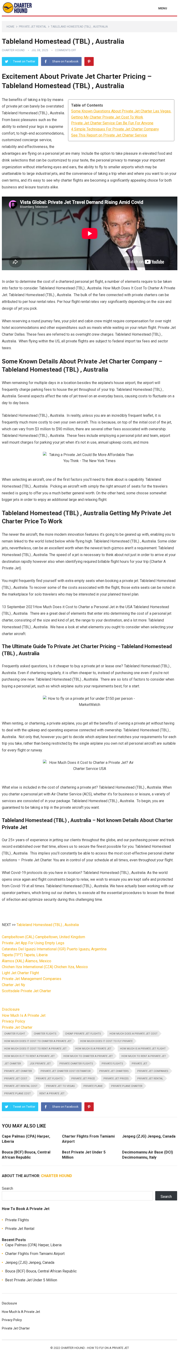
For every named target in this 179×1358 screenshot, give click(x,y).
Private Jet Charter (17, 1027)
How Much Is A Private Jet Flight (143, 1048)
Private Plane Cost (17, 1093)
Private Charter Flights (76, 1063)
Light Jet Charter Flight (20, 973)
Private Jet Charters (114, 1071)
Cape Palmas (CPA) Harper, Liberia (33, 1245)
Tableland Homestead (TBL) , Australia (48, 925)
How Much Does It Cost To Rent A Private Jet (35, 1048)
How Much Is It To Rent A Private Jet (29, 1056)
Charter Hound (13, 50)
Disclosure (11, 1009)
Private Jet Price (83, 1078)
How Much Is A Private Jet (23, 1015)
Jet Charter (12, 1063)
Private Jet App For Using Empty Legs (33, 943)
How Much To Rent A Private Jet (143, 1056)
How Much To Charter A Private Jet (88, 1056)
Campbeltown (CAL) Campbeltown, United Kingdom (43, 937)
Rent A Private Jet (52, 1093)
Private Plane (93, 1086)
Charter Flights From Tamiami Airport (35, 1253)
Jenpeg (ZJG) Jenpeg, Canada (149, 1136)
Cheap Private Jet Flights (83, 1033)
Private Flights (112, 1063)
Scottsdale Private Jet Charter (26, 991)
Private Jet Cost (15, 1078)
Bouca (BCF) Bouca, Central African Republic (41, 1271)
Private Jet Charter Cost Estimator (66, 1071)
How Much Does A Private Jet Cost (134, 1033)
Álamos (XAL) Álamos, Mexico (26, 961)
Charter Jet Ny (13, 985)
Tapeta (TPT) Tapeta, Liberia (25, 955)
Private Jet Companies (152, 1071)
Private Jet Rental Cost (21, 1086)
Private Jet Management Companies (31, 979)
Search (7, 1188)
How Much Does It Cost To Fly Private (106, 1041)
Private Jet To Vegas (60, 1086)
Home (10, 26)
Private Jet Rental (32, 26)
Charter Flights (45, 1033)
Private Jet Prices (116, 1078)
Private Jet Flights (49, 1078)
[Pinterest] (89, 61)
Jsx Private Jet (40, 1063)
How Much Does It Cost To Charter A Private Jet (38, 1041)
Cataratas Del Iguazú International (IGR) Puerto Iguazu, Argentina (54, 949)
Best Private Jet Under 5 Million (31, 1280)
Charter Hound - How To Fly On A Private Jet (95, 1348)
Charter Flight (14, 1033)
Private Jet (139, 1063)
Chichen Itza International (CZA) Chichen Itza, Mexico (45, 967)
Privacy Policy (13, 1021)
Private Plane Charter (126, 1086)
